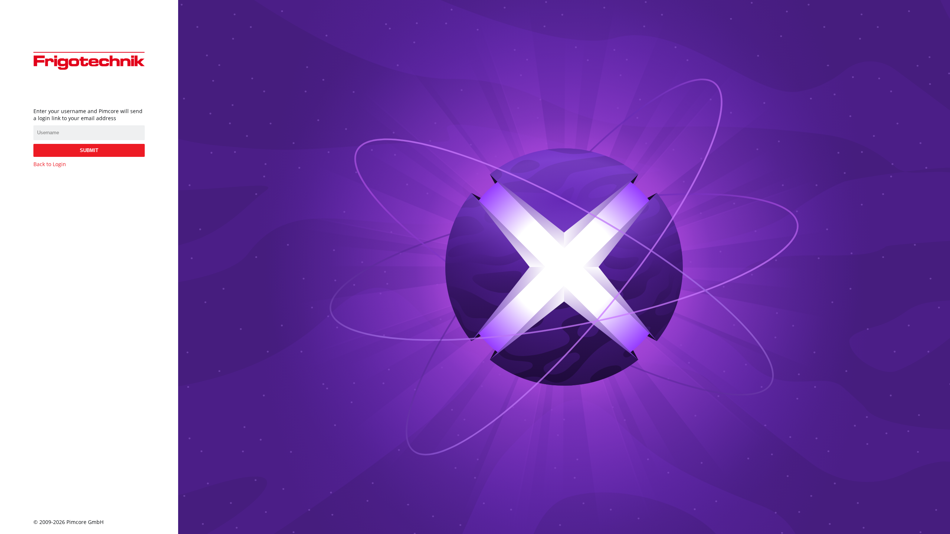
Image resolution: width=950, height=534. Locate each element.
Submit (89, 150)
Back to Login (49, 164)
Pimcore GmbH (85, 521)
